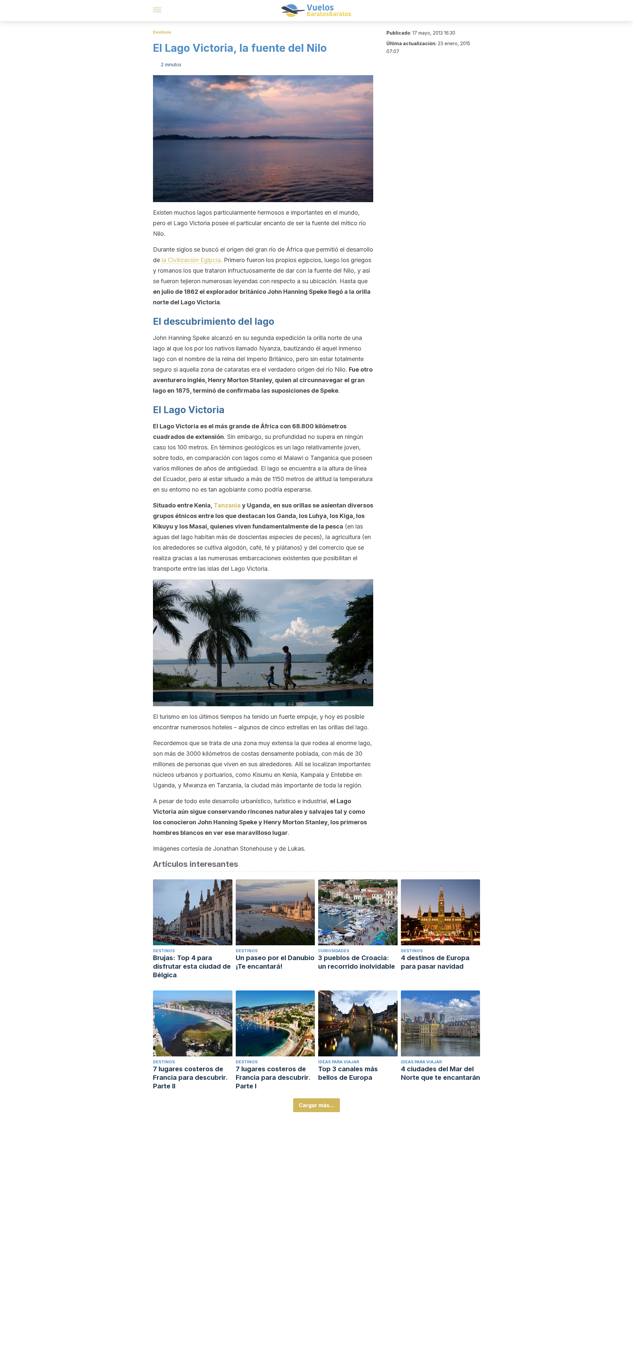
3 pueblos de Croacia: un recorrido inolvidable (356, 962)
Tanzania (227, 505)
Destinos (162, 32)
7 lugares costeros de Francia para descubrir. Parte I (273, 1077)
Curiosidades (333, 950)
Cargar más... (316, 1105)
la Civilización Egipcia (191, 260)
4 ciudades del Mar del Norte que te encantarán (440, 1073)
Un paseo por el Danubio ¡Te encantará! (275, 962)
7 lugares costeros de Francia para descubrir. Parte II (190, 1077)
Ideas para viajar (338, 1061)
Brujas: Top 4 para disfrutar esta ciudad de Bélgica (192, 966)
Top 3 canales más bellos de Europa (348, 1073)
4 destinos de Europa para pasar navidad (435, 962)
